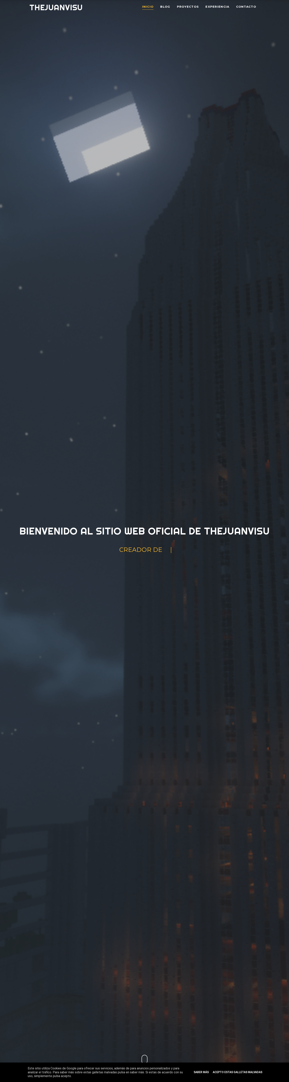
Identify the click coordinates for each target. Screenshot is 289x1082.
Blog (165, 6)
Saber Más (201, 1072)
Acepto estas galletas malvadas (237, 1072)
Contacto (246, 6)
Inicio (148, 6)
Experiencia (217, 6)
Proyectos (188, 6)
